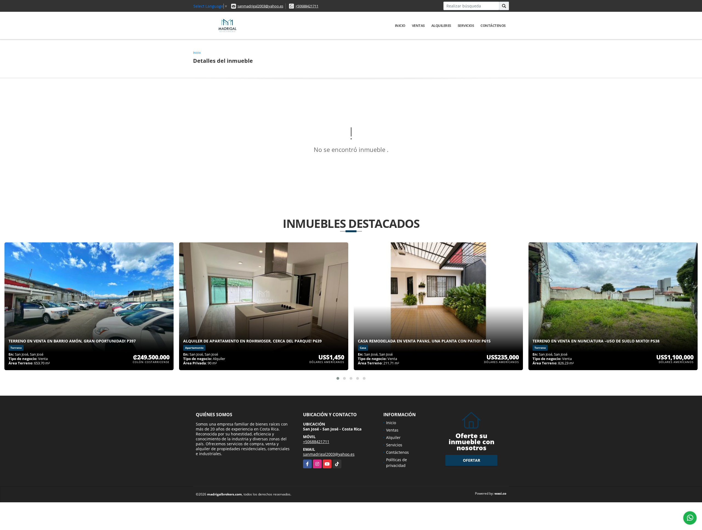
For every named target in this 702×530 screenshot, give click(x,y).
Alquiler (393, 437)
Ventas (418, 25)
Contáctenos (493, 25)
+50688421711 (306, 6)
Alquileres (441, 25)
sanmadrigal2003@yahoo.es (260, 6)
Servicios (466, 25)
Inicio (400, 25)
